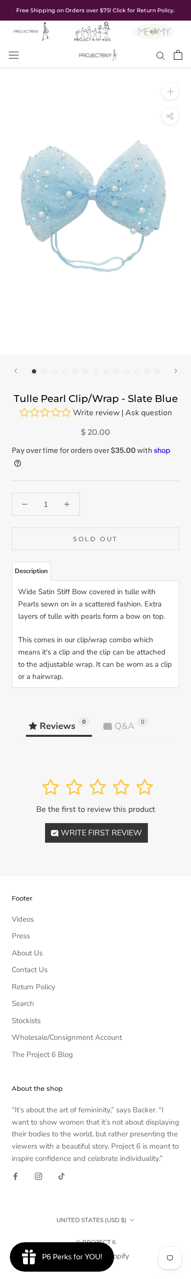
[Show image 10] (126, 371)
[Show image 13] (157, 371)
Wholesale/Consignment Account (67, 1037)
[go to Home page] (31, 26)
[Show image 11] (137, 371)
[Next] (175, 371)
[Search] (160, 55)
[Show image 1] (34, 371)
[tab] (31, 571)
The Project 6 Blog (42, 1054)
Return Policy (33, 987)
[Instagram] (38, 1176)
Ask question (148, 412)
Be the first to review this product (95, 809)
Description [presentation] (31, 571)
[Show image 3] (54, 371)
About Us (27, 953)
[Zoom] (170, 91)
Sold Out (95, 539)
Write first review (100, 833)
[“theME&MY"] (153, 26)
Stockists (26, 1021)
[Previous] (15, 371)
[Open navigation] (14, 55)
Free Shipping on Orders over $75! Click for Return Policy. (95, 10)
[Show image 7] (96, 371)
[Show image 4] (65, 371)
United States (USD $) (91, 1220)
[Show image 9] (116, 371)
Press (21, 936)
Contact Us (30, 970)
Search (23, 1003)
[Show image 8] (106, 371)
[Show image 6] (85, 371)
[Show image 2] (44, 371)
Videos (23, 919)
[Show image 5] (75, 371)
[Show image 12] (147, 371)
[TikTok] (61, 1176)
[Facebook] (15, 1176)
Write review (96, 412)
